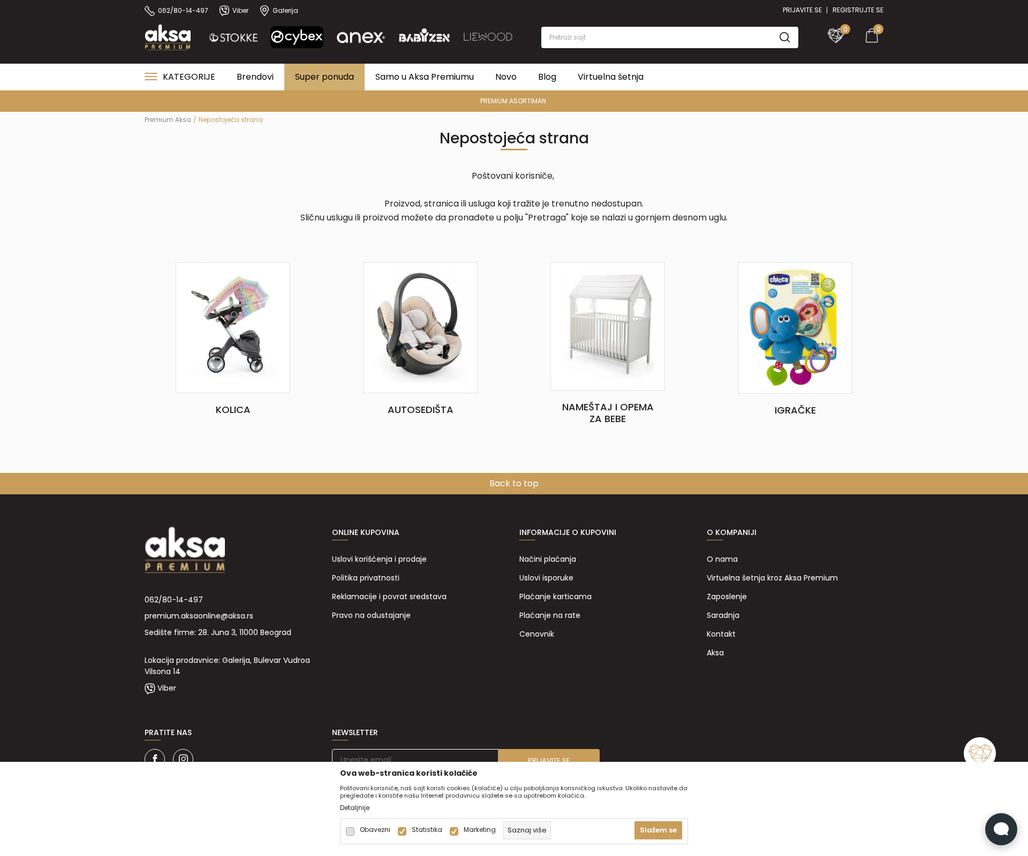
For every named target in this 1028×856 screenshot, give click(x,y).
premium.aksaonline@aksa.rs (199, 615)
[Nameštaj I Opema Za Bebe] (607, 325)
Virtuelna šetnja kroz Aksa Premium (772, 577)
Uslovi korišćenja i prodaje (379, 559)
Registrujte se (858, 9)
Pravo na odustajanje (371, 615)
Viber (166, 688)
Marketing (480, 830)
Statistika (427, 830)
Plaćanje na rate (549, 615)
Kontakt (721, 634)
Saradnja (723, 615)
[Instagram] (183, 759)
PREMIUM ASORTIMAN (513, 100)
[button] (669, 37)
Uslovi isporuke (546, 577)
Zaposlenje (727, 596)
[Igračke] (795, 327)
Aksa (715, 652)
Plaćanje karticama (555, 596)
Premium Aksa (168, 119)
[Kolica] (233, 327)
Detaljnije (354, 808)
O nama (722, 559)
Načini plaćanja (547, 559)
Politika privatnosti (365, 577)
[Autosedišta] (420, 327)
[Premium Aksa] (168, 36)
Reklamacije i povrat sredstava (389, 596)
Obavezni (375, 830)
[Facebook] (154, 759)
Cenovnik (536, 634)
